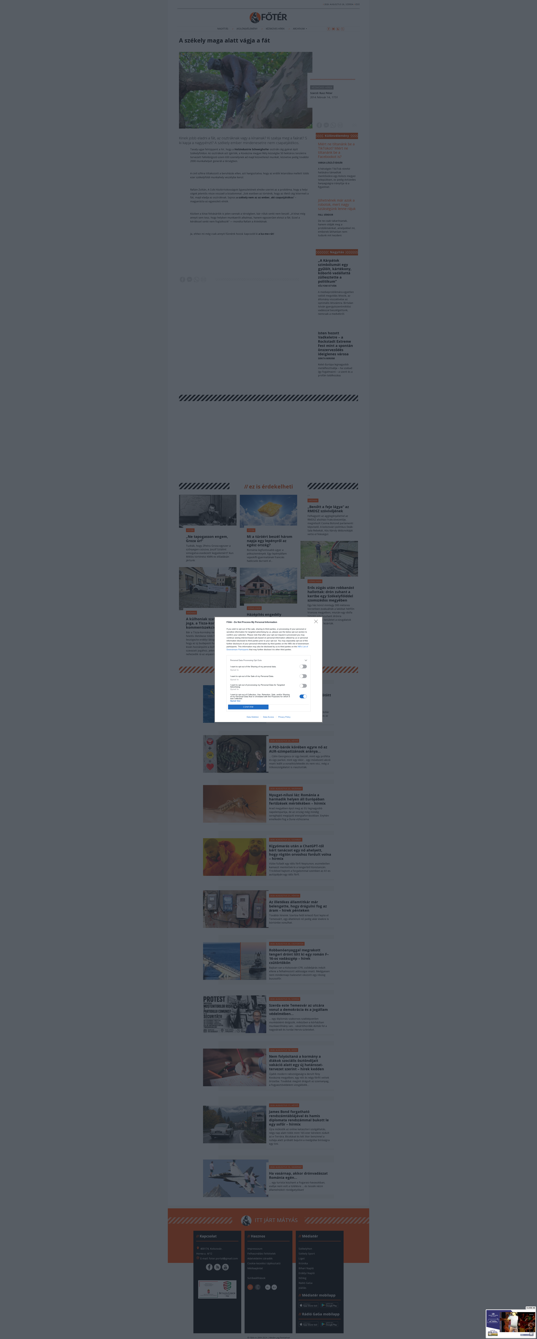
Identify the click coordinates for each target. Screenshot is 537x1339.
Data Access (268, 717)
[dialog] (268, 669)
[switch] (303, 666)
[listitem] (268, 660)
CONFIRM (248, 707)
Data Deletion (253, 717)
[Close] (317, 622)
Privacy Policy (284, 717)
